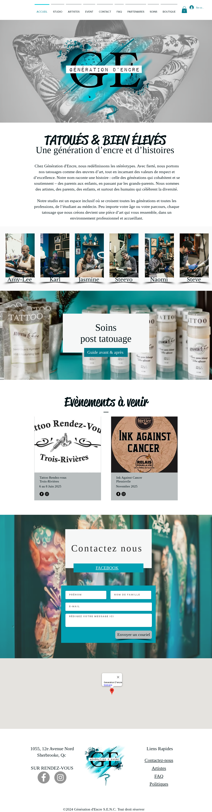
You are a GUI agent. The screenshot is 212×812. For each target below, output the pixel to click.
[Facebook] (42, 494)
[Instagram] (47, 494)
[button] (184, 9)
